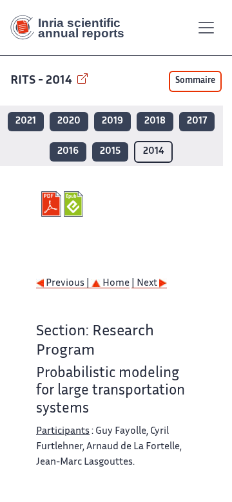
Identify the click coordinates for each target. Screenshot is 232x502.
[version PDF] (52, 204)
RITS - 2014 (42, 80)
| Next (145, 283)
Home (115, 283)
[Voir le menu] (206, 28)
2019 (112, 121)
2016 (68, 151)
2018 (155, 121)
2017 (197, 121)
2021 (25, 121)
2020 (69, 121)
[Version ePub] (75, 204)
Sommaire (195, 81)
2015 (110, 151)
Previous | (68, 283)
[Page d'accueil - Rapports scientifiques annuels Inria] (72, 27)
